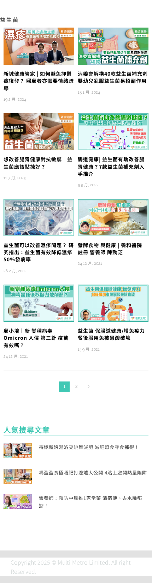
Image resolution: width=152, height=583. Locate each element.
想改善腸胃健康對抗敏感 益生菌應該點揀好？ (38, 163)
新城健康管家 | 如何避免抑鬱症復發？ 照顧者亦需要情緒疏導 (39, 81)
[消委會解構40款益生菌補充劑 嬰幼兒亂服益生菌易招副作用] (113, 45)
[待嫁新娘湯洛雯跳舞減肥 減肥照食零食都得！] (18, 449)
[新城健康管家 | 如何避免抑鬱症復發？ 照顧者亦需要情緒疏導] (39, 45)
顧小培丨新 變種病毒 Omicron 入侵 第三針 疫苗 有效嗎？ (36, 338)
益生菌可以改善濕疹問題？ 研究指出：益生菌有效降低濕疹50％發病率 (39, 252)
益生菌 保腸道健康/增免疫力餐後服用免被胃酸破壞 (111, 334)
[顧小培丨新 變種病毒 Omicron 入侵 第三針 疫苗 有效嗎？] (39, 302)
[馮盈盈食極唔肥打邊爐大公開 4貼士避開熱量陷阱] (18, 475)
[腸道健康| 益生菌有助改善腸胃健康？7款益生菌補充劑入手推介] (113, 131)
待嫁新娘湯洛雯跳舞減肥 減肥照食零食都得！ (89, 447)
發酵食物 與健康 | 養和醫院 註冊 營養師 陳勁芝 (110, 248)
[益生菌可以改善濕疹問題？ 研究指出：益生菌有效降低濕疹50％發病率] (39, 216)
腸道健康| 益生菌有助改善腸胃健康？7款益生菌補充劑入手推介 (111, 166)
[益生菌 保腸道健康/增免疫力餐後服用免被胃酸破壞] (113, 302)
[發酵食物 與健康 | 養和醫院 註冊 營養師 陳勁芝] (113, 216)
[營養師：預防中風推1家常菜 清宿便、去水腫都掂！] (18, 500)
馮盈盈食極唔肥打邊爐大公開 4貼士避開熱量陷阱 (93, 472)
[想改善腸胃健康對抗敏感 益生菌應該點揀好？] (39, 131)
